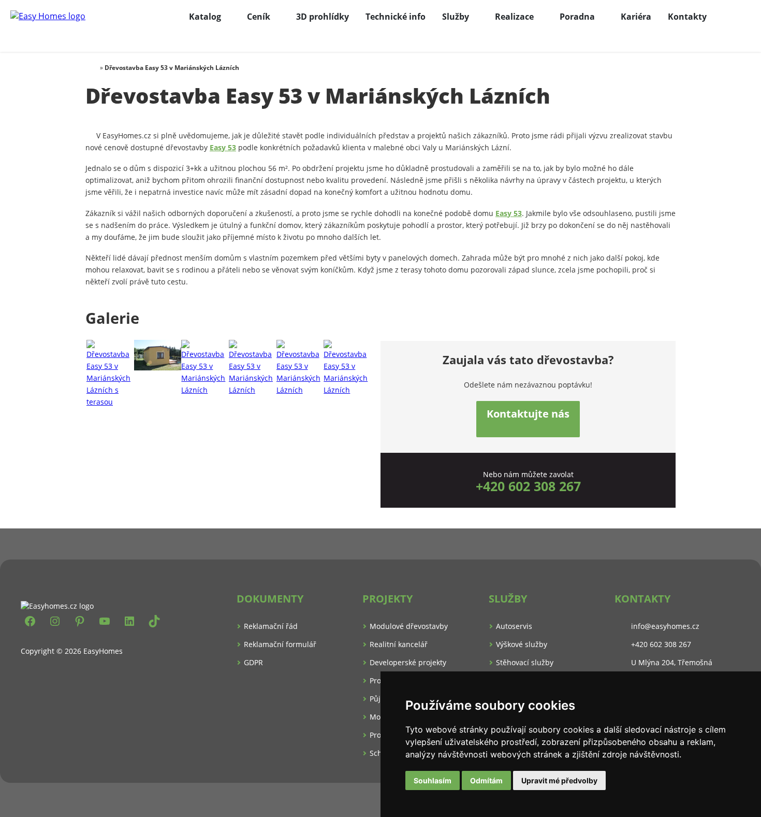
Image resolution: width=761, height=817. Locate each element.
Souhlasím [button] (432, 780)
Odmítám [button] (486, 780)
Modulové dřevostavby (409, 626)
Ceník (258, 16)
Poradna (577, 16)
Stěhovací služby (524, 662)
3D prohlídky (322, 16)
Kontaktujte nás (528, 414)
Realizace (514, 16)
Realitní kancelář (399, 644)
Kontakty (687, 16)
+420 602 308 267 (528, 486)
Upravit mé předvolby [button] (559, 780)
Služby (455, 16)
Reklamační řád (271, 626)
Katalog (205, 16)
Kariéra (636, 16)
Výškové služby (521, 644)
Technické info (395, 16)
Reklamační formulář (280, 644)
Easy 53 (223, 147)
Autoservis (514, 626)
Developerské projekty (408, 662)
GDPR (253, 662)
